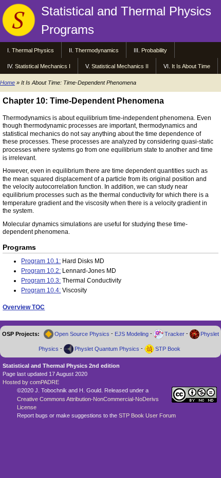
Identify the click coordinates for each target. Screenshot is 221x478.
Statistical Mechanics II (117, 66)
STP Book (167, 349)
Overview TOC (24, 307)
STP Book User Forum (147, 415)
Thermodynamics (94, 50)
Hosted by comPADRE (31, 382)
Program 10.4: (41, 290)
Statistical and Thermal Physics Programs (126, 20)
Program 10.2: (41, 270)
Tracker (174, 334)
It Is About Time (186, 66)
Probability (150, 50)
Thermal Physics (30, 50)
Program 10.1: (41, 261)
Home (7, 82)
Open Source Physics (81, 334)
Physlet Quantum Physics (107, 349)
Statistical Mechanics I (38, 66)
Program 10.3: (41, 280)
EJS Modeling (132, 334)
